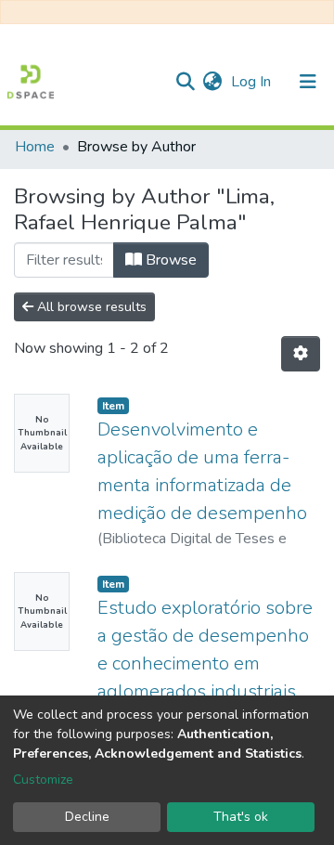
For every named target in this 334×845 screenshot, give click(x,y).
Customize (43, 779)
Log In (253, 82)
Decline (87, 817)
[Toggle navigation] (308, 81)
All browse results (90, 307)
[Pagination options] (300, 353)
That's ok (240, 817)
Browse (169, 260)
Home (35, 146)
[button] (212, 82)
